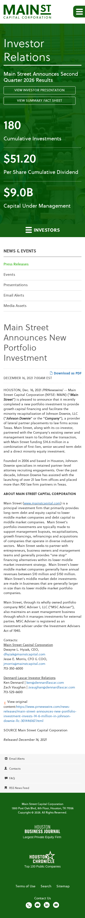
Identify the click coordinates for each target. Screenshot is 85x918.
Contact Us (42, 898)
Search (46, 886)
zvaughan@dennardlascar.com (51, 687)
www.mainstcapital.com (42, 503)
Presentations (16, 285)
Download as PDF (67, 373)
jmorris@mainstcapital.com (24, 664)
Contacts (15, 768)
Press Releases (16, 264)
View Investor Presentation (39, 90)
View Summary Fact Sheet (39, 100)
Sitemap (63, 886)
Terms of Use (25, 886)
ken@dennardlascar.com (45, 682)
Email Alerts (14, 296)
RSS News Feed (19, 788)
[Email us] (37, 905)
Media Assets (15, 306)
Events (9, 275)
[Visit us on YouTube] (56, 905)
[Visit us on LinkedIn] (46, 905)
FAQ (12, 778)
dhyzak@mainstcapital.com (24, 654)
